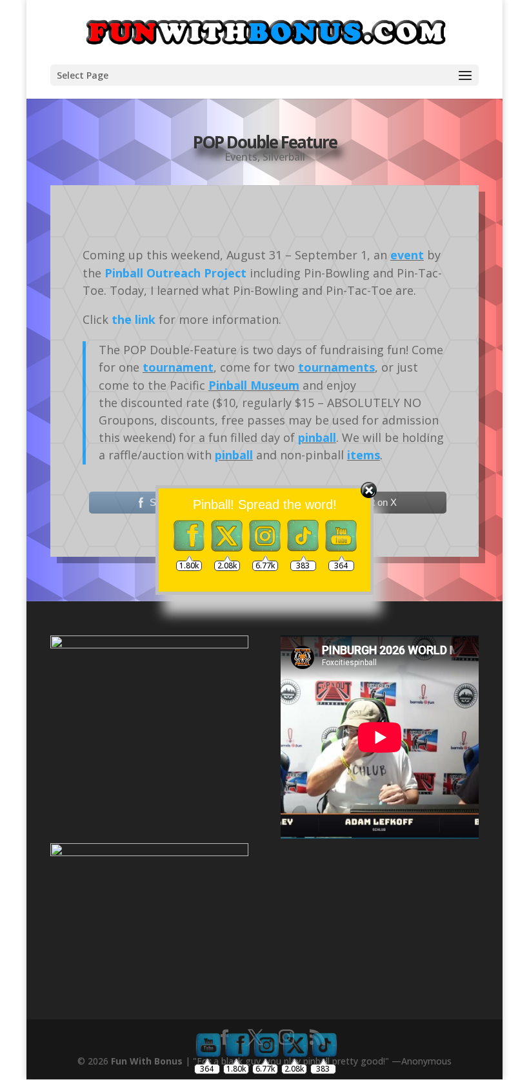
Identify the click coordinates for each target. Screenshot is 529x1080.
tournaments (336, 367)
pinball (317, 437)
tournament (178, 367)
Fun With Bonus (147, 1061)
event (407, 255)
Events (241, 157)
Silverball (284, 157)
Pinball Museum (253, 385)
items (363, 455)
